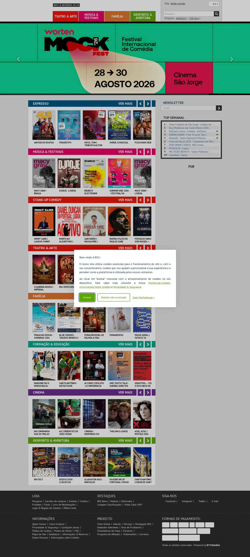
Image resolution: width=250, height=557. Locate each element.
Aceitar (87, 297)
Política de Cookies (159, 282)
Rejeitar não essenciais (113, 297)
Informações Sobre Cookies (95, 286)
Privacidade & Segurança (127, 286)
